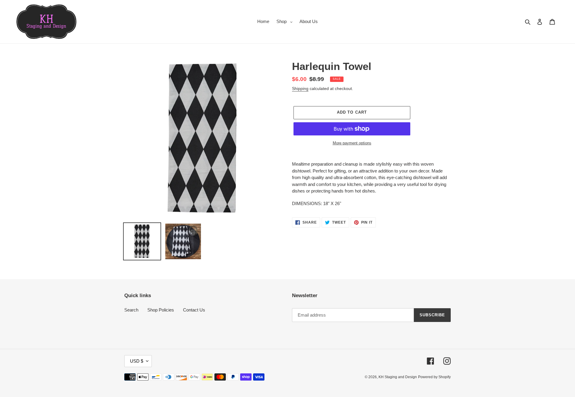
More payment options (352, 143)
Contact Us (194, 309)
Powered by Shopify (434, 377)
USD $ (136, 361)
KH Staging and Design (398, 377)
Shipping (300, 88)
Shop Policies (160, 309)
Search (131, 309)
